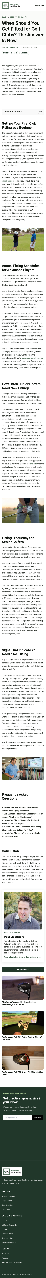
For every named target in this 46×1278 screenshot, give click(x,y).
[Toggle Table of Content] (39, 112)
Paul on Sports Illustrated (12, 1262)
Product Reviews (8, 1196)
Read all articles (11, 957)
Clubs (4, 17)
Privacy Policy (7, 1234)
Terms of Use (7, 1238)
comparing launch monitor (32, 358)
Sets (12, 17)
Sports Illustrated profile (30, 957)
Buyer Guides (7, 1201)
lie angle (29, 685)
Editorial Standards (9, 1225)
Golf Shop (6, 1210)
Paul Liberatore (11, 47)
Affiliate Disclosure (9, 1243)
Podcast (5, 1258)
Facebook (7, 53)
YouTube (5, 1253)
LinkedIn (24, 53)
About (4, 1221)
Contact (5, 1229)
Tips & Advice (22, 17)
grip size (33, 464)
